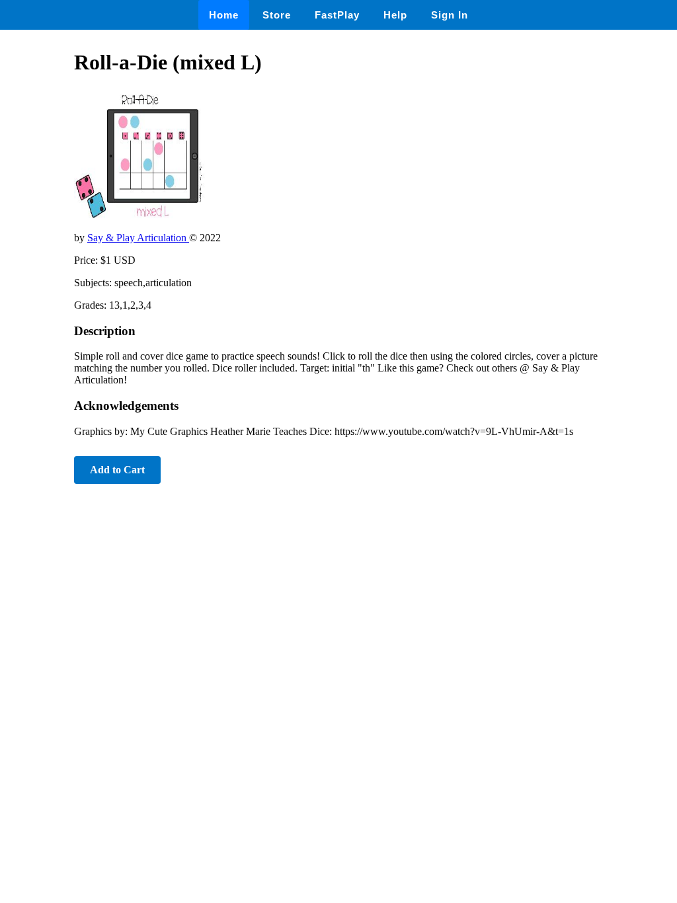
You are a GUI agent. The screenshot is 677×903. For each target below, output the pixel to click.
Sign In (449, 14)
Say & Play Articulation (138, 237)
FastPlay (337, 14)
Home (224, 14)
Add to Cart (117, 469)
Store (276, 14)
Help (395, 14)
